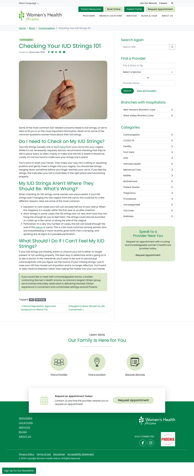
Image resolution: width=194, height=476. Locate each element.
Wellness (128, 216)
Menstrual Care (132, 169)
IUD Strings (40, 299)
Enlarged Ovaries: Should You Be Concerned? (87, 308)
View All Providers (146, 90)
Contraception (46, 28)
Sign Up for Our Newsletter (19, 470)
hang (63, 147)
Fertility (127, 146)
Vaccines (128, 210)
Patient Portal (134, 9)
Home (22, 28)
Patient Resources (91, 9)
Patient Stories (131, 187)
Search (127, 90)
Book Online (113, 9)
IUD (31, 299)
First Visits (128, 152)
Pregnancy (129, 193)
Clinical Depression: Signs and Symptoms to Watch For (38, 308)
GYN (125, 158)
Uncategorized (131, 204)
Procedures (129, 198)
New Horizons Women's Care (139, 109)
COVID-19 (128, 140)
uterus (39, 227)
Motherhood (130, 181)
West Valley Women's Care (138, 115)
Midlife (127, 175)
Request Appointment (160, 9)
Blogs (32, 28)
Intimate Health (132, 163)
